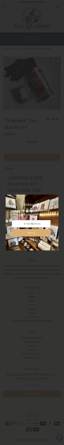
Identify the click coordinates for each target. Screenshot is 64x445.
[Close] (55, 198)
